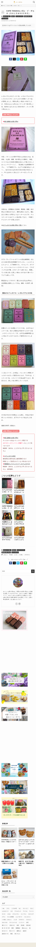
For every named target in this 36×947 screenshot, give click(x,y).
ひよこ (32, 908)
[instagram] (19, 604)
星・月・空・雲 (5, 928)
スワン (3, 916)
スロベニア (31, 914)
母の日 (13, 16)
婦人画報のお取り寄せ (11, 121)
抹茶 (18, 925)
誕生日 (24, 931)
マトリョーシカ (13, 922)
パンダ (15, 919)
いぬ (3, 908)
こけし (7, 908)
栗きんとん (24, 928)
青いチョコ (17, 933)
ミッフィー (21, 922)
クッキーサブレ (19, 16)
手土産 (10, 554)
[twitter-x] (16, 604)
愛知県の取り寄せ (28, 16)
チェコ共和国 (10, 916)
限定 (11, 933)
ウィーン (31, 911)
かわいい (6, 554)
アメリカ (25, 911)
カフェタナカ (5, 18)
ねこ (20, 908)
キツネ (3, 914)
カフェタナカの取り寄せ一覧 (12, 225)
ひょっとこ (25, 908)
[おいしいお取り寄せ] (18, 2)
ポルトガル (4, 922)
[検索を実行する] (33, 571)
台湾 (27, 922)
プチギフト (27, 554)
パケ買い (21, 554)
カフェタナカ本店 (9, 456)
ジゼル (8, 914)
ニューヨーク (19, 916)
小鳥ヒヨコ (12, 925)
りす (11, 911)
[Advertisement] (18, 652)
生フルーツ (4, 931)
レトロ (15, 554)
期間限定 (18, 928)
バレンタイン (27, 916)
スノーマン (23, 914)
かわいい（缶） (6, 16)
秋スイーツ (12, 931)
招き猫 (22, 925)
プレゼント (28, 919)
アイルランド (18, 911)
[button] (10, 59)
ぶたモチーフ (5, 911)
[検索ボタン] (34, 2)
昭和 (13, 928)
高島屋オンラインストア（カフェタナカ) (17, 464)
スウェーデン (16, 914)
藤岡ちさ (19, 931)
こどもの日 (14, 908)
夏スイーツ (4, 925)
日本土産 (28, 925)
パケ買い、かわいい (7, 919)
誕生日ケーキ (5, 933)
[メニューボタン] (2, 2)
